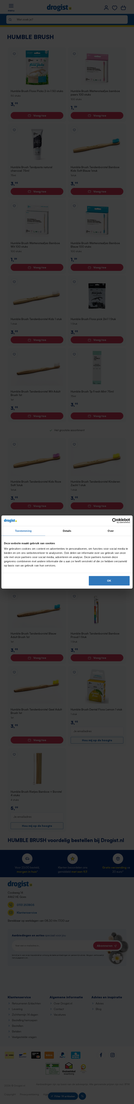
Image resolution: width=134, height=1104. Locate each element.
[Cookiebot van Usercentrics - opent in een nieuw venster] (114, 520)
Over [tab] (111, 530)
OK (109, 580)
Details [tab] (67, 530)
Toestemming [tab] (23, 530)
